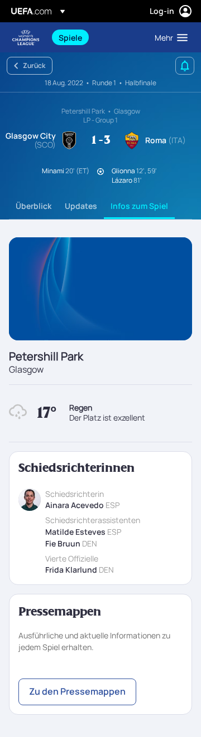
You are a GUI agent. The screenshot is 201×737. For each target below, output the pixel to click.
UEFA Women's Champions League (25, 37)
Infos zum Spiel (139, 206)
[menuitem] (97, 37)
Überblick (33, 206)
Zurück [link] (34, 65)
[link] (70, 37)
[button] (168, 37)
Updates (81, 206)
